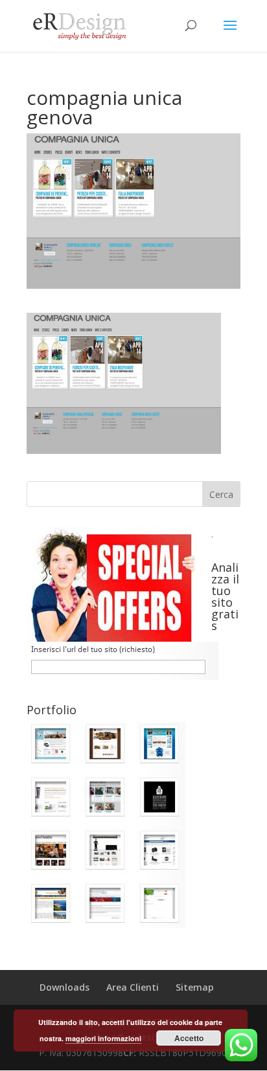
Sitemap (195, 987)
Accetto (188, 1038)
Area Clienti (132, 987)
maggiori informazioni (103, 1038)
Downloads (64, 987)
